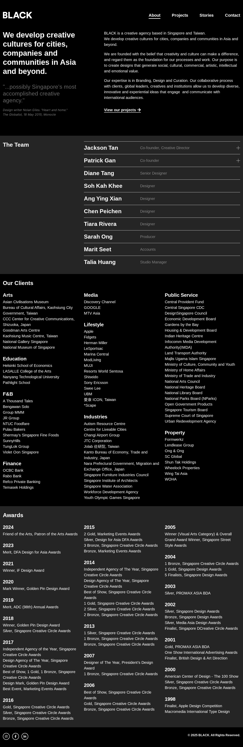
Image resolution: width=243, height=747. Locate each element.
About (154, 15)
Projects (180, 15)
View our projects (120, 110)
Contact (232, 15)
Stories (207, 15)
